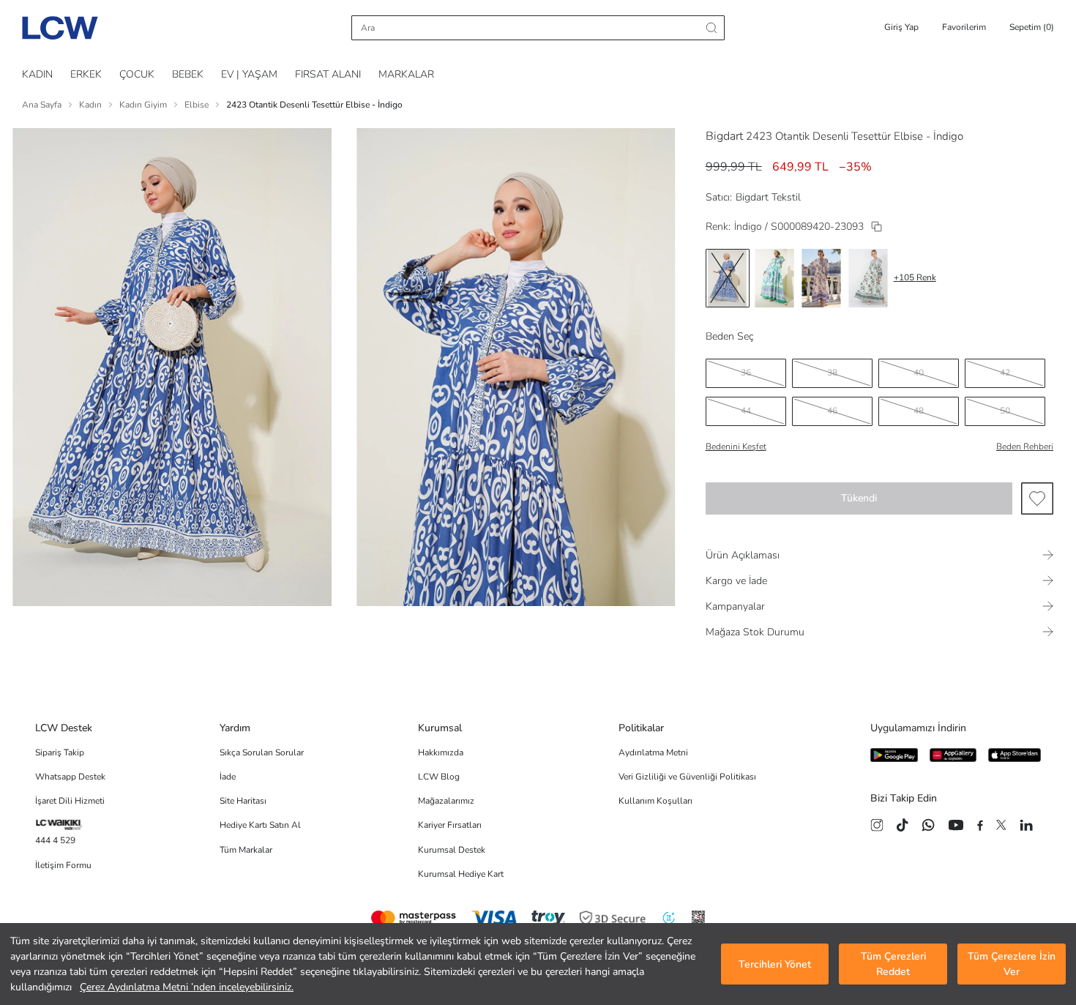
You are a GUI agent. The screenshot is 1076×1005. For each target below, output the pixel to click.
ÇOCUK (136, 74)
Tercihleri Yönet (775, 964)
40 (919, 372)
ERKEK (86, 74)
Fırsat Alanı (328, 74)
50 (1005, 410)
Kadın (90, 105)
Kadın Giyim (143, 105)
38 (832, 372)
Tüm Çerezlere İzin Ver (1012, 964)
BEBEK (187, 74)
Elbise (196, 105)
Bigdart (724, 136)
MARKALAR (406, 74)
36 (746, 372)
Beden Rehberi (1024, 446)
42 (1005, 372)
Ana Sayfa (41, 105)
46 (832, 410)
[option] (728, 278)
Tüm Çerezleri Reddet (893, 964)
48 (919, 410)
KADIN (37, 74)
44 (746, 410)
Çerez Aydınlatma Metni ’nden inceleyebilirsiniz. (187, 987)
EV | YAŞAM (249, 74)
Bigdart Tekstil (768, 197)
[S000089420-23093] (876, 226)
